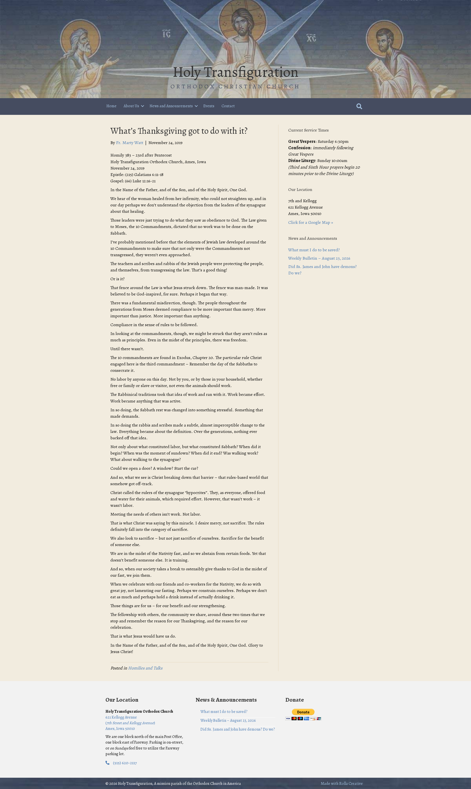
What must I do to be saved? (314, 250)
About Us (131, 106)
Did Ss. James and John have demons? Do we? (237, 729)
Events (208, 106)
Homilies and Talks (145, 668)
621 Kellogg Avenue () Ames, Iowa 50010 (130, 723)
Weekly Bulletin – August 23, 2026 (319, 258)
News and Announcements (171, 106)
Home (111, 106)
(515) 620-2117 (125, 763)
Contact (228, 106)
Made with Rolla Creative (342, 783)
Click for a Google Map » (310, 222)
